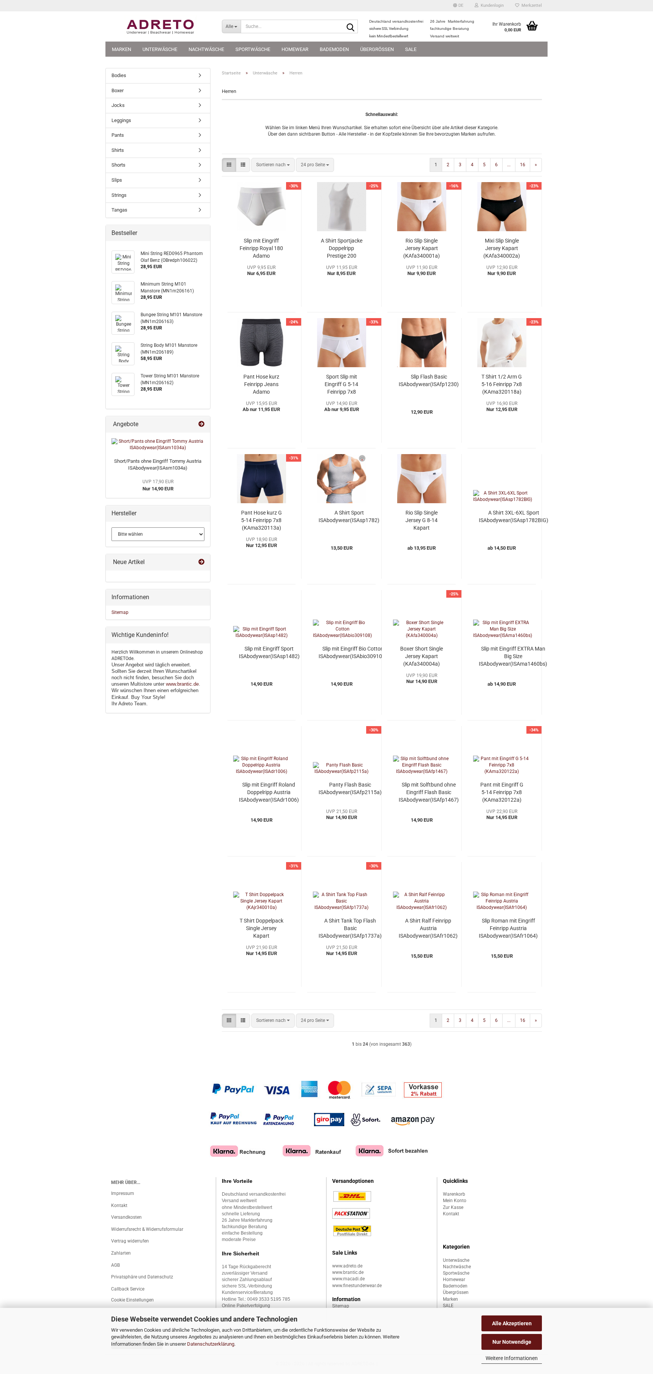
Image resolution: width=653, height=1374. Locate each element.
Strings (119, 195)
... (509, 164)
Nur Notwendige (511, 1342)
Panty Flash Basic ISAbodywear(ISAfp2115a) (350, 788)
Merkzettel (530, 5)
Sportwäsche (252, 49)
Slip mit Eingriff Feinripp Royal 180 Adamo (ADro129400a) (261, 249)
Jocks (118, 105)
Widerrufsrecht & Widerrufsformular (147, 1229)
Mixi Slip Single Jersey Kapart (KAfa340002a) (501, 248)
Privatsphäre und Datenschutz (142, 1277)
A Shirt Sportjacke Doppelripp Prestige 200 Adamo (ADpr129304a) (341, 249)
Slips (116, 180)
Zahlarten (121, 1253)
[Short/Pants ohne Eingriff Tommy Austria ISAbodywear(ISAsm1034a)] (157, 444)
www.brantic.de (182, 684)
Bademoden (334, 49)
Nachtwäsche (206, 49)
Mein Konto (454, 1200)
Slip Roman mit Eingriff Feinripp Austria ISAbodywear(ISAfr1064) (508, 928)
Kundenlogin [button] (491, 5)
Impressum (122, 1193)
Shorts (118, 165)
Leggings (121, 120)
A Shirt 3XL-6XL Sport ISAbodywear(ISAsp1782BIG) (513, 516)
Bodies (118, 75)
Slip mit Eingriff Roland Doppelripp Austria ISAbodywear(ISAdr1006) (269, 792)
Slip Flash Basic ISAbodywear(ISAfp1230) (429, 380)
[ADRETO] (160, 26)
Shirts (117, 150)
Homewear (295, 49)
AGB (115, 1265)
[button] (458, 5)
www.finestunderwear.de (357, 1285)
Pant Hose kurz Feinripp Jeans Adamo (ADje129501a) (261, 385)
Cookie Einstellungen (132, 1300)
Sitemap (119, 612)
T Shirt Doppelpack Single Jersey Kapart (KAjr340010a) (261, 929)
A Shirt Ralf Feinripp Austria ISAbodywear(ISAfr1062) (428, 928)
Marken (121, 49)
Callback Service (127, 1289)
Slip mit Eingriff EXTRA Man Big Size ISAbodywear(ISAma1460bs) (513, 656)
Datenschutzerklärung (210, 1344)
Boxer (117, 90)
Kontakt (119, 1205)
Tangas (119, 210)
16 (522, 164)
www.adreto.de (347, 1266)
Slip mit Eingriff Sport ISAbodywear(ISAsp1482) (269, 652)
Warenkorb (454, 1194)
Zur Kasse (453, 1207)
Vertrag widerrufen (130, 1241)
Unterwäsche (159, 49)
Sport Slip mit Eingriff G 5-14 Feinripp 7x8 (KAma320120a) (341, 385)
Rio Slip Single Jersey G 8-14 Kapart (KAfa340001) (421, 521)
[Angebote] (201, 424)
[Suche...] (351, 27)
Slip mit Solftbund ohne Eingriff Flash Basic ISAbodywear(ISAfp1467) (429, 792)
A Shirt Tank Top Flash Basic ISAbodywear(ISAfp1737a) (350, 928)
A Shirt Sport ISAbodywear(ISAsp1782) (349, 516)
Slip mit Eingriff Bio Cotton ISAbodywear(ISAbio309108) (353, 652)
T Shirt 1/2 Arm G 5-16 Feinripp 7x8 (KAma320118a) (501, 384)
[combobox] (273, 165)
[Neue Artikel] (201, 562)
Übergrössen (377, 49)
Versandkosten (126, 1217)
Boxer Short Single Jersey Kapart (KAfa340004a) (421, 656)
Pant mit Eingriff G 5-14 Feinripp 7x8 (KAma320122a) (501, 792)
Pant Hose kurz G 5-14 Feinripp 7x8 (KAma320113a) (261, 520)
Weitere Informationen (512, 1358)
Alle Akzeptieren (512, 1323)
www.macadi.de (348, 1278)
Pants (117, 135)
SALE (410, 49)
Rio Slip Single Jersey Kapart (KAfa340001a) (421, 248)
